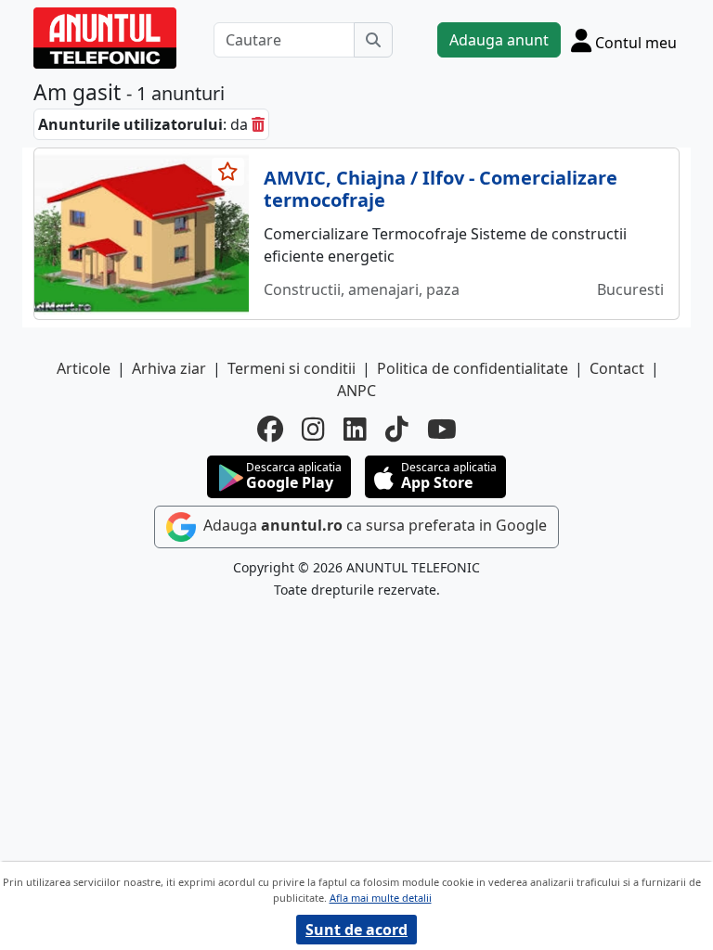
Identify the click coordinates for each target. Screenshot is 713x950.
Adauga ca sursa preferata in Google (373, 525)
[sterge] (258, 124)
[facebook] (270, 428)
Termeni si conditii (291, 368)
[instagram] (313, 428)
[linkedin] (355, 428)
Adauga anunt (499, 40)
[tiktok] (396, 428)
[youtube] (442, 428)
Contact (617, 368)
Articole (83, 368)
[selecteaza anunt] (228, 172)
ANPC (356, 390)
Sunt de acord (356, 929)
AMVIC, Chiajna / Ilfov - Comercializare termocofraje (440, 188)
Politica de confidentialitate (472, 368)
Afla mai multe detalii (381, 898)
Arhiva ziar (169, 368)
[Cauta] (373, 40)
